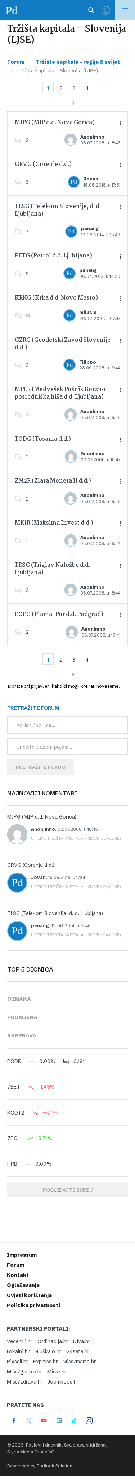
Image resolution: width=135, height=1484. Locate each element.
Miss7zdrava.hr (24, 1381)
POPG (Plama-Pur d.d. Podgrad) (59, 614)
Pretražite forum (41, 767)
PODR (14, 1061)
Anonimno (92, 137)
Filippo (87, 362)
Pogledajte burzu (68, 1190)
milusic (87, 312)
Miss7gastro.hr (24, 1371)
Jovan (91, 178)
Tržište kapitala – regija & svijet (78, 62)
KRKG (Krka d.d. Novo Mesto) (56, 297)
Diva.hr (81, 1341)
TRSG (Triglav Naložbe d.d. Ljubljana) (52, 569)
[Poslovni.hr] (12, 10)
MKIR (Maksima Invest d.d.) (54, 523)
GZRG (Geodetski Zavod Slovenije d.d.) (63, 344)
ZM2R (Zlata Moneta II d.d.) (53, 480)
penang (90, 228)
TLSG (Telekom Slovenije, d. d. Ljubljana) (58, 210)
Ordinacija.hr (52, 1341)
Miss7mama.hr (79, 1361)
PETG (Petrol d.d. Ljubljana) (53, 255)
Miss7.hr (56, 1371)
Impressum (22, 1255)
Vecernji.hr (19, 1341)
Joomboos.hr (63, 1381)
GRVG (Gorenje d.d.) (43, 164)
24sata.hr (77, 1351)
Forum (15, 62)
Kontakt (18, 1275)
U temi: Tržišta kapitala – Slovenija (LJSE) (76, 838)
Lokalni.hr (18, 1351)
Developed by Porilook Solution (39, 1466)
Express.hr (45, 1361)
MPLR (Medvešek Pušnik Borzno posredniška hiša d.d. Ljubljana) (60, 393)
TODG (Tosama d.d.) (43, 439)
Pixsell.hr (17, 1361)
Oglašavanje (23, 1285)
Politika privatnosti (33, 1305)
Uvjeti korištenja (29, 1295)
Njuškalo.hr (48, 1351)
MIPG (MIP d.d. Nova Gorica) (55, 122)
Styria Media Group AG (30, 1451)
